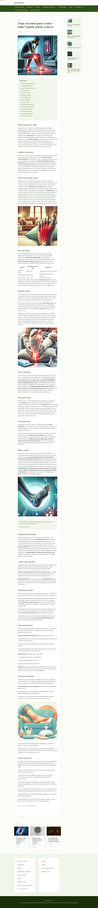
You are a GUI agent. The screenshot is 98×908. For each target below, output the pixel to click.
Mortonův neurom (26, 92)
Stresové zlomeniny (26, 95)
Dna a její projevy (26, 90)
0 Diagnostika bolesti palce (28, 104)
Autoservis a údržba (19, 7)
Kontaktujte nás (32, 805)
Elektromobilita (29, 7)
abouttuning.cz (19, 2)
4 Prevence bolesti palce (27, 113)
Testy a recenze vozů (35, 10)
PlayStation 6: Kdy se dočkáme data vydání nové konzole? (21, 840)
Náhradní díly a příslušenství (49, 7)
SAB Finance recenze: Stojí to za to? (74, 47)
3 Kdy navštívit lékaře (27, 111)
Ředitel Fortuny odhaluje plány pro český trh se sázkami (37, 840)
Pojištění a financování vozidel (21, 10)
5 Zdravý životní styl (26, 115)
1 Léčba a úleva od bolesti (28, 106)
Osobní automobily (62, 7)
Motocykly (38, 7)
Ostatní (70, 7)
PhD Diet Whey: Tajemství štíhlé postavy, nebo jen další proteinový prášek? (74, 71)
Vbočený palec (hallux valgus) (29, 88)
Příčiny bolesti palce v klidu (28, 83)
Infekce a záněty (26, 102)
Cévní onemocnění (26, 99)
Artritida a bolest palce (27, 85)
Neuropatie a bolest (26, 97)
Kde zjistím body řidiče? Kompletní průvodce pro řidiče (53, 839)
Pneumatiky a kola (79, 7)
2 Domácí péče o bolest (27, 109)
